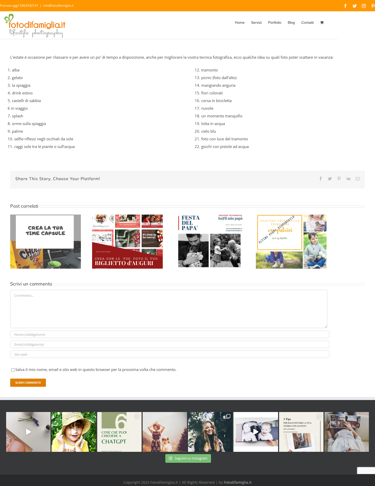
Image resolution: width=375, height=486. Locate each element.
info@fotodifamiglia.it (58, 5)
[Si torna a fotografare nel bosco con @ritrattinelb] (210, 432)
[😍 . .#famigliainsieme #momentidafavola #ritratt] (255, 432)
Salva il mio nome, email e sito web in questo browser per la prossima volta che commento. (96, 369)
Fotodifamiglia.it (238, 482)
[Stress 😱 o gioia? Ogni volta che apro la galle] (301, 432)
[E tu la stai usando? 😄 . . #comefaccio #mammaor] (119, 432)
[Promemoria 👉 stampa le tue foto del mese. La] (28, 432)
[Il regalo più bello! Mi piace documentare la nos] (346, 432)
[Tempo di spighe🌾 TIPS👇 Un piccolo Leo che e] (74, 432)
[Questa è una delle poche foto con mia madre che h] (165, 432)
